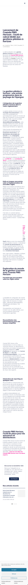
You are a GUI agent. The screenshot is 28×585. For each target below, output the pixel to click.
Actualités (20, 45)
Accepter (14, 569)
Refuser (14, 574)
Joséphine (7, 45)
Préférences (14, 578)
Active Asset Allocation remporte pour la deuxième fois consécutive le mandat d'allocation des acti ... (9, 494)
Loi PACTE (8, 159)
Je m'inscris (14, 479)
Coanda (13, 58)
